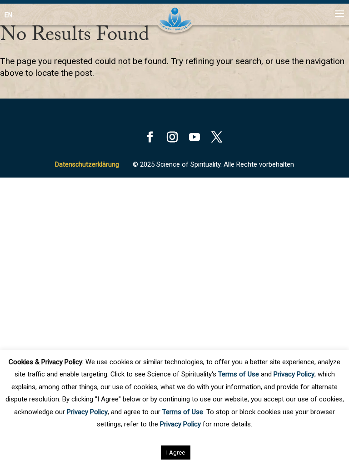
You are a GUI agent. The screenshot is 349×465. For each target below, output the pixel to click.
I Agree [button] (175, 452)
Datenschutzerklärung (87, 164)
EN (8, 15)
